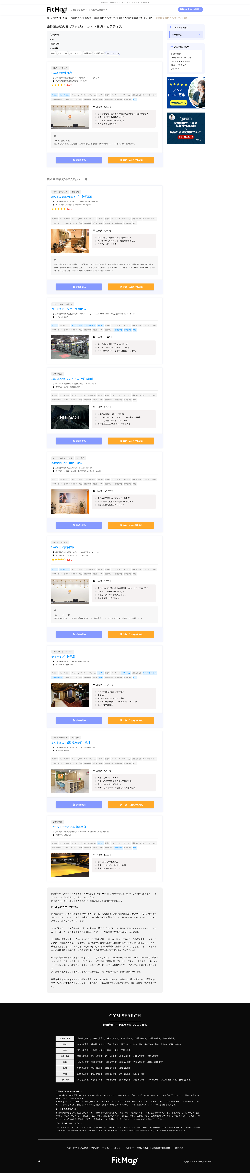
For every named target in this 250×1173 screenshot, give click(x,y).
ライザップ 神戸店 (63, 656)
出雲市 (113, 1074)
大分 (135, 1080)
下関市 (142, 1074)
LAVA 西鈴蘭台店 (61, 72)
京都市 (99, 1062)
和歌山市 (158, 1062)
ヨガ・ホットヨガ (112, 53)
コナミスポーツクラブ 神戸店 (68, 309)
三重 (123, 1050)
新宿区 (85, 1044)
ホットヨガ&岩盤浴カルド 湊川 (70, 742)
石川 (107, 1056)
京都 (93, 1062)
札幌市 (87, 1038)
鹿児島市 (172, 1080)
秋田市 (115, 1038)
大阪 (79, 1062)
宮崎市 (156, 1080)
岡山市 (99, 1074)
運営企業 (179, 1148)
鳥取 (121, 1074)
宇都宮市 (148, 1044)
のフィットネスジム (81, 17)
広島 (79, 1074)
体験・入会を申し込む (133, 160)
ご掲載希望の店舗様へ (162, 1148)
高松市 (99, 1068)
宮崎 (149, 1080)
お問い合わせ (143, 1148)
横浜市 (101, 1044)
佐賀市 (99, 1080)
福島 (165, 1038)
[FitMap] (125, 1163)
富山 (93, 1056)
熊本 (121, 1080)
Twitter (39, 1161)
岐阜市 (115, 1050)
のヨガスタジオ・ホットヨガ (108, 17)
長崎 (107, 1080)
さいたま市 (131, 1044)
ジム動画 (84, 1148)
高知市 (127, 1068)
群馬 (171, 1044)
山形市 (129, 1038)
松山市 (113, 1068)
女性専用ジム (99, 53)
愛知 (79, 1050)
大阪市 (85, 1062)
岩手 (137, 1038)
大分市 (142, 1080)
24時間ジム (88, 53)
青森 (95, 1038)
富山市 (99, 1056)
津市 (128, 1050)
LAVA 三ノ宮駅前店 (62, 547)
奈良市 (142, 1062)
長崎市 (113, 1080)
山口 (135, 1074)
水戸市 (163, 1044)
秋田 (109, 1038)
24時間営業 (176, 54)
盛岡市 (143, 1038)
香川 (93, 1068)
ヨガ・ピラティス (178, 65)
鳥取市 (127, 1074)
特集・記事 (72, 1148)
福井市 (127, 1056)
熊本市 (127, 1080)
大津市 (127, 1062)
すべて (53, 53)
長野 (149, 1056)
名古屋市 (86, 1050)
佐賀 (93, 1080)
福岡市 (85, 1080)
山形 (123, 1038)
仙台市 (157, 1038)
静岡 (95, 1050)
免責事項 (130, 1148)
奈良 (135, 1062)
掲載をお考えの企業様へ (190, 9)
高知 (121, 1068)
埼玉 (123, 1044)
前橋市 (177, 1044)
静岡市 (101, 1050)
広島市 (85, 1074)
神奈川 (94, 1044)
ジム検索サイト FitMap (58, 17)
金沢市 (113, 1056)
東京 (79, 1044)
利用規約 (95, 1148)
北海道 (80, 1038)
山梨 (135, 1056)
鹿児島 (164, 1080)
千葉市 (115, 1044)
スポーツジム (63, 53)
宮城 (151, 1038)
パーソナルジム (75, 53)
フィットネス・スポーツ (181, 61)
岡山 (93, 1074)
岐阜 (109, 1050)
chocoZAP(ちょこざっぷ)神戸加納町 (72, 378)
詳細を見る (81, 160)
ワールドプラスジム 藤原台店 (68, 826)
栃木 (141, 1044)
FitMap (194, 1162)
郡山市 (171, 1038)
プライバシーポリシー (112, 1148)
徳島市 (85, 1068)
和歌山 (150, 1062)
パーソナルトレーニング (181, 58)
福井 (121, 1056)
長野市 (156, 1056)
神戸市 (113, 1062)
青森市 (101, 1038)
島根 (107, 1074)
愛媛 (107, 1068)
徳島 (79, 1068)
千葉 (109, 1044)
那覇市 (187, 1080)
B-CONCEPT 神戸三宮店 (66, 463)
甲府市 (142, 1056)
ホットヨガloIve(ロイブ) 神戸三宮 (71, 196)
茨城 (157, 1044)
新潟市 (85, 1056)
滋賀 (121, 1062)
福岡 (79, 1080)
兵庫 (107, 1062)
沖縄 (181, 1080)
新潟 (79, 1056)
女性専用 (175, 69)
